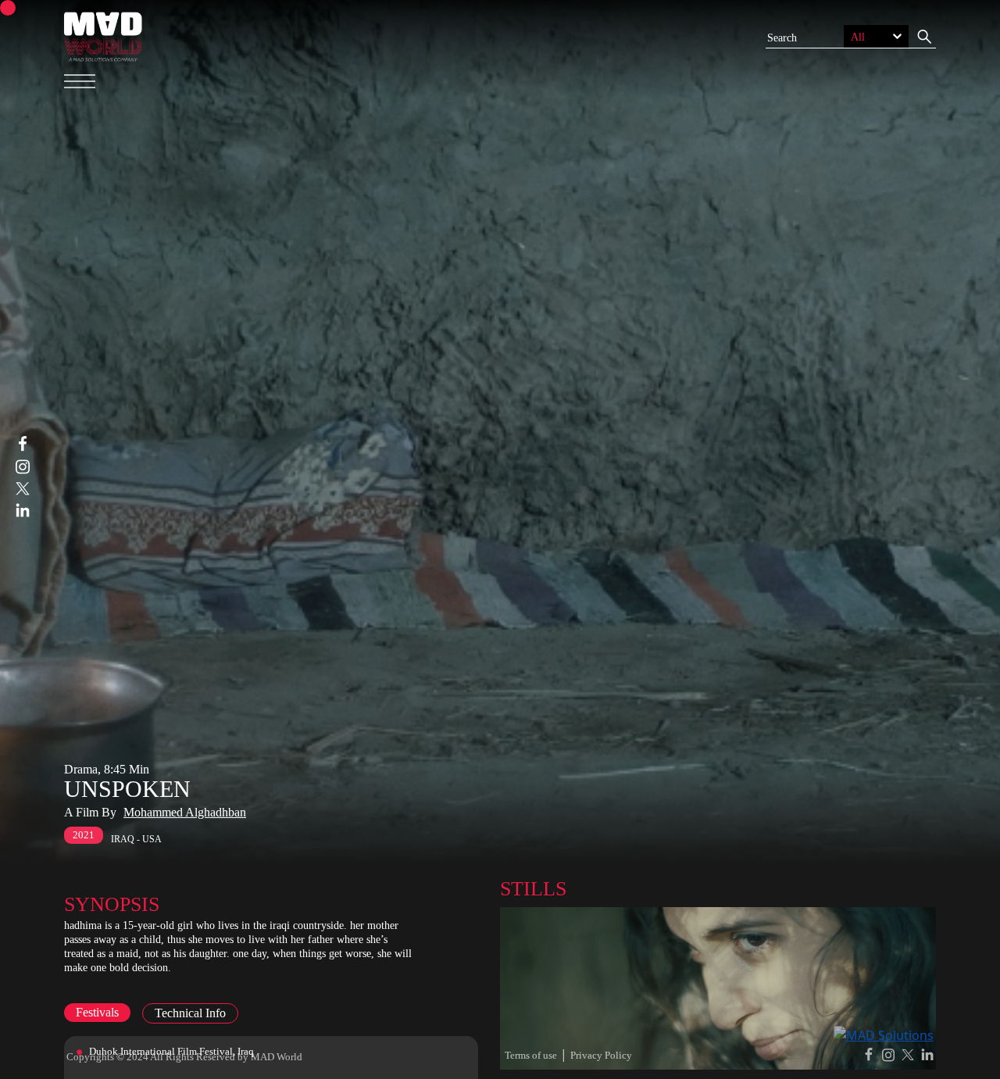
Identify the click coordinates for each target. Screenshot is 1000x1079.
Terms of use (531, 1055)
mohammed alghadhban (184, 812)
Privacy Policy (601, 1055)
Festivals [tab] (97, 1012)
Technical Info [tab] (190, 1013)
